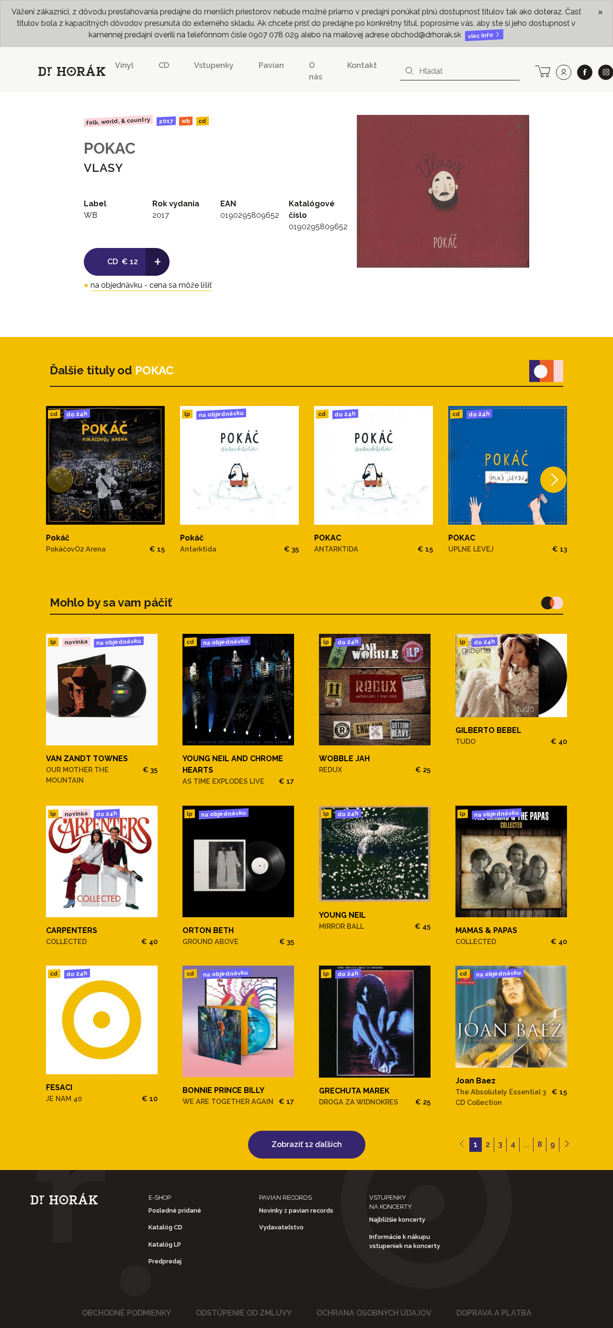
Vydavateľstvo (281, 1227)
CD (164, 65)
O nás (315, 71)
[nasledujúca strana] (567, 1144)
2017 (166, 121)
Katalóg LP (164, 1244)
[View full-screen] (514, 129)
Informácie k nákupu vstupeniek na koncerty (404, 1241)
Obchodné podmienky (126, 1312)
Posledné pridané (174, 1210)
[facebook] (584, 72)
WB (186, 121)
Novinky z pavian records (296, 1210)
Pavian (271, 65)
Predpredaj (165, 1261)
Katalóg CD (165, 1227)
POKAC (110, 148)
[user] (563, 72)
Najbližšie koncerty (397, 1219)
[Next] (553, 480)
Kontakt (362, 65)
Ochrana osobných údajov (374, 1312)
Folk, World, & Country (118, 121)
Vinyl (124, 65)
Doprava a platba (494, 1312)
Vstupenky (214, 65)
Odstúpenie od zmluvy (244, 1312)
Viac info (481, 36)
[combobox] (460, 71)
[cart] (542, 70)
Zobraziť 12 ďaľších (307, 1144)
